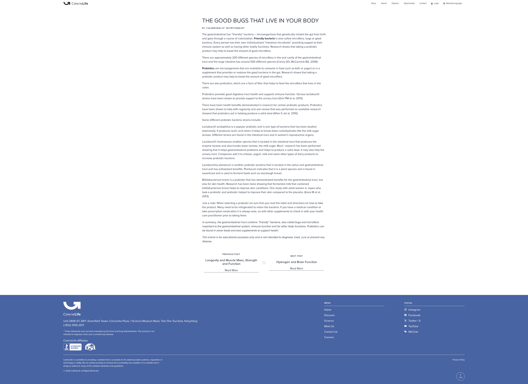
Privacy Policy (459, 359)
